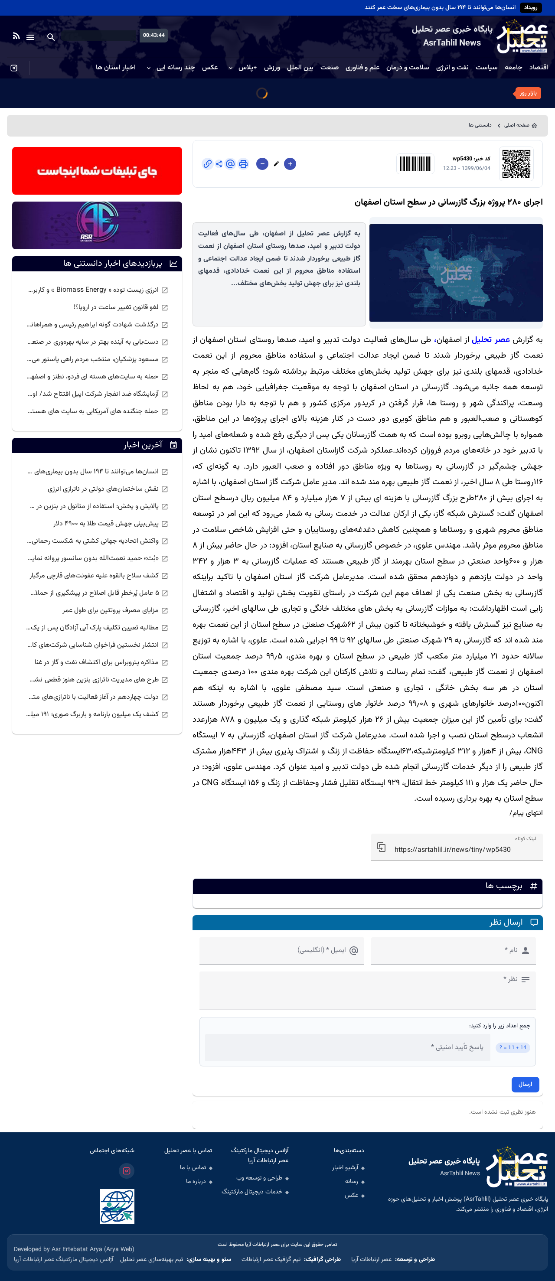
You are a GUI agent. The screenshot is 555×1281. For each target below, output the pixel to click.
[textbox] (457, 847)
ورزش (272, 68)
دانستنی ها (480, 125)
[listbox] (97, 351)
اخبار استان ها (116, 68)
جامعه (513, 68)
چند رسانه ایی (176, 68)
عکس (210, 68)
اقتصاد (538, 68)
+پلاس (247, 68)
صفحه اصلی (516, 125)
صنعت (329, 68)
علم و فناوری (362, 68)
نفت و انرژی (452, 68)
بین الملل (300, 68)
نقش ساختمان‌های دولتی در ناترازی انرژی (462, 8)
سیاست (487, 68)
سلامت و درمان (407, 68)
